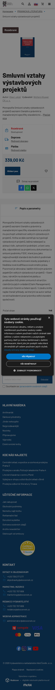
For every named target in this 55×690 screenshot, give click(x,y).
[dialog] (27, 345)
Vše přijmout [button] (28, 356)
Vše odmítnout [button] (28, 364)
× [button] (49, 318)
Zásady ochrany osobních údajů (19, 349)
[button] (27, 370)
